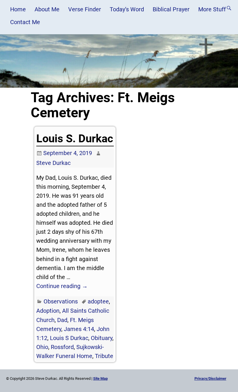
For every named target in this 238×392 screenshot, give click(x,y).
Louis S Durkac (69, 338)
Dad (62, 320)
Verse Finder (84, 9)
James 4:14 (79, 329)
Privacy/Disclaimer (210, 378)
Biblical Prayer (171, 9)
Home (18, 9)
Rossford (62, 347)
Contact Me (25, 22)
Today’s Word (127, 9)
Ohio (42, 347)
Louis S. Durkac (74, 138)
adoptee (98, 301)
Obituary (101, 338)
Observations (61, 301)
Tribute (104, 356)
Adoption (47, 310)
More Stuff (212, 9)
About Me (47, 9)
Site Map (100, 378)
